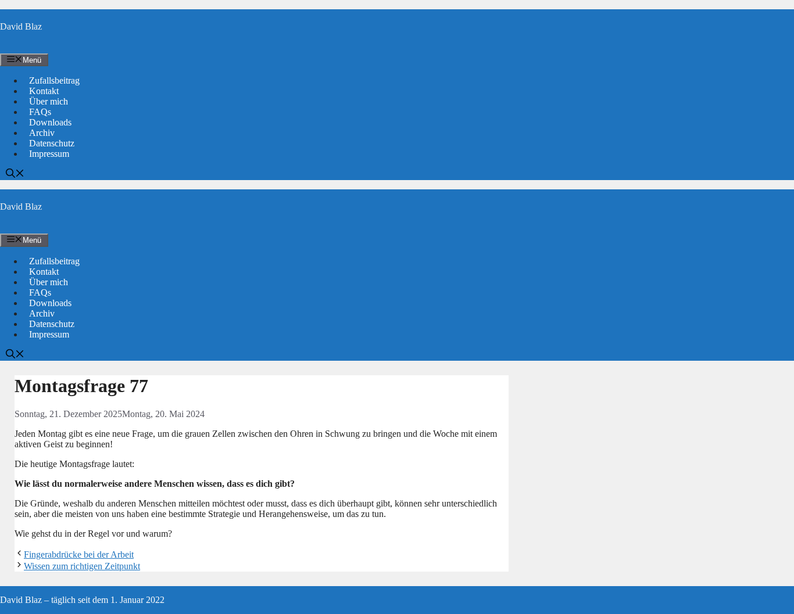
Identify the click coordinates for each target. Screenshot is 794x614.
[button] (15, 174)
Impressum (49, 154)
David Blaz (21, 26)
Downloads (50, 122)
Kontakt (44, 91)
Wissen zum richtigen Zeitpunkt (82, 566)
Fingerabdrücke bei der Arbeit (79, 554)
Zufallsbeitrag (54, 80)
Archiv (42, 133)
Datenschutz (51, 143)
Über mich (48, 101)
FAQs (40, 112)
